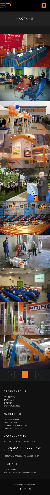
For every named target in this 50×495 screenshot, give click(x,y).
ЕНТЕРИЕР (8, 403)
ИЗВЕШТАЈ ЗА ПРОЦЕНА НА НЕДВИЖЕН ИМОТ (21, 456)
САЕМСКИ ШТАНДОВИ (12, 406)
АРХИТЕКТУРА (9, 397)
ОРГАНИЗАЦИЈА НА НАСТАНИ (15, 425)
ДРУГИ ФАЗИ (9, 400)
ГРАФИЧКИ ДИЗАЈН (11, 419)
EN (30, 489)
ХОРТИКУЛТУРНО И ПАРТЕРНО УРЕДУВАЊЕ (21, 442)
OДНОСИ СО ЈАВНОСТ (13, 428)
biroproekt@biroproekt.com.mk (24, 473)
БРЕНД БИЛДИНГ (10, 422)
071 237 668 (12, 470)
